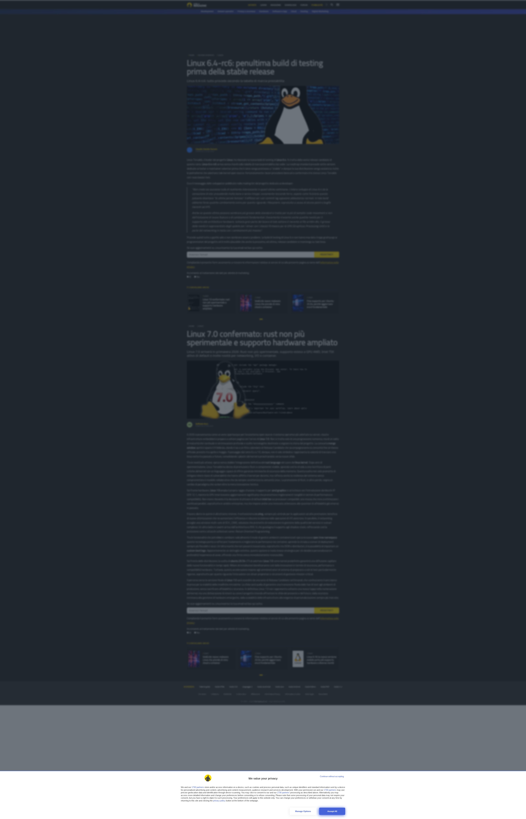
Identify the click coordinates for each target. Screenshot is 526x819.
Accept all (332, 811)
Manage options (303, 811)
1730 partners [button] (198, 787)
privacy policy (219, 800)
